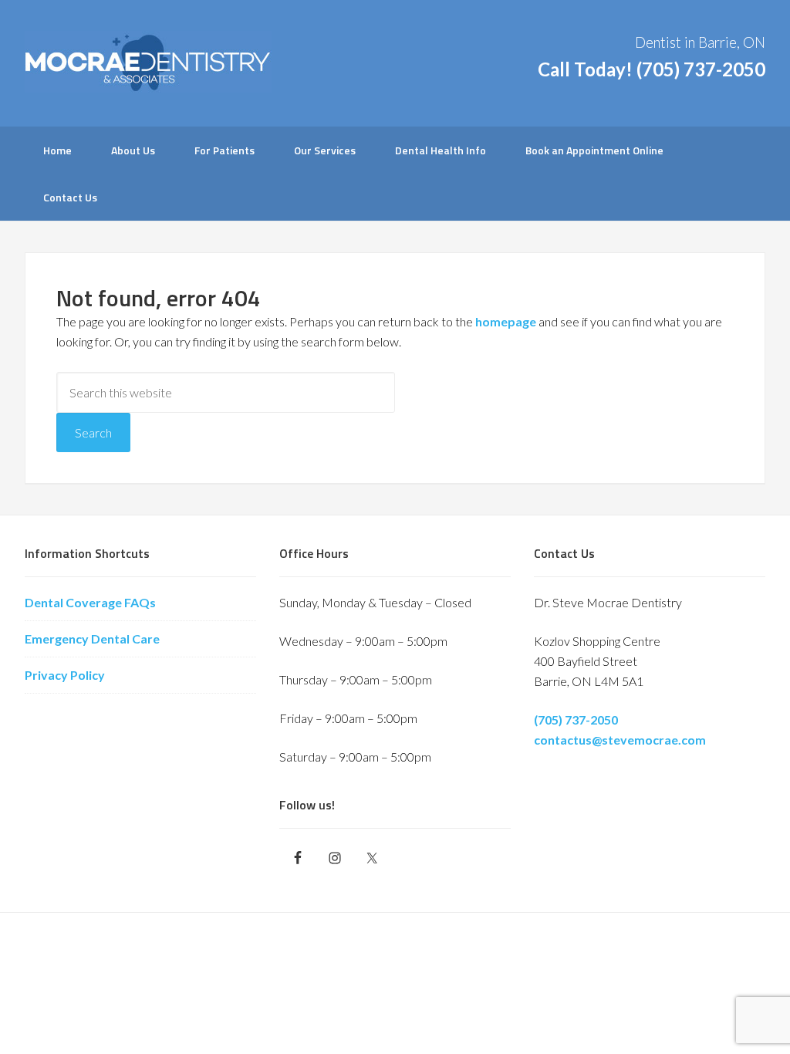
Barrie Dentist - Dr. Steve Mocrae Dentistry (148, 62)
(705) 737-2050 (700, 69)
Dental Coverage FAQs (90, 602)
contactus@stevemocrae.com (620, 739)
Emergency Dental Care (92, 638)
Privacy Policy (65, 674)
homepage (505, 321)
